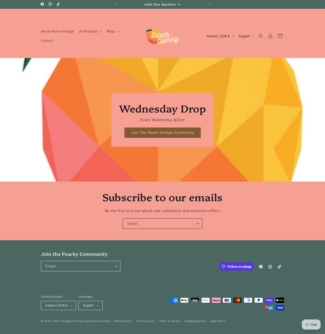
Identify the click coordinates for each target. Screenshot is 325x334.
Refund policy (123, 321)
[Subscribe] (197, 223)
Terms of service (169, 321)
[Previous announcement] (115, 4)
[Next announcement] (209, 4)
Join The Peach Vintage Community (162, 133)
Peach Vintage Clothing (68, 321)
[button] (90, 31)
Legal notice (217, 321)
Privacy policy (145, 321)
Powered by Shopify (97, 321)
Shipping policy (195, 321)
